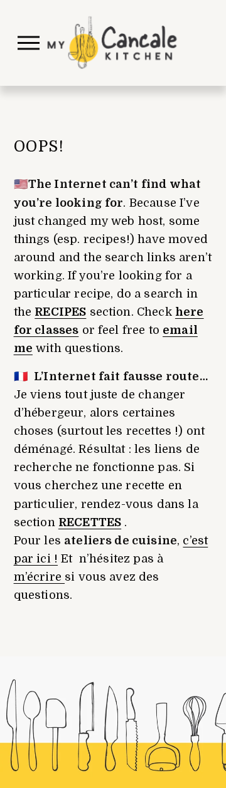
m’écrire (39, 577)
